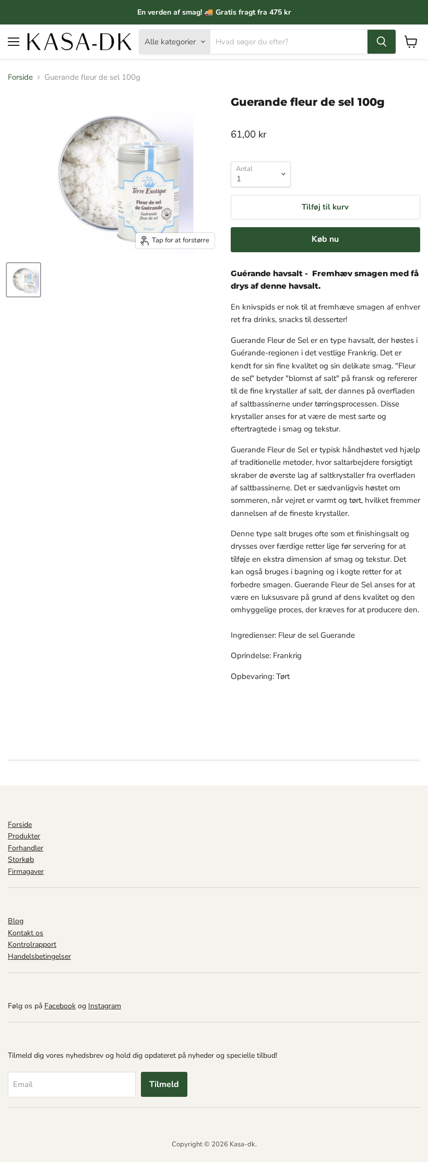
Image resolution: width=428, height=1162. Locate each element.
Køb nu (325, 239)
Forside (20, 77)
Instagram (104, 1006)
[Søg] (381, 42)
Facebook (60, 1006)
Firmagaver (26, 871)
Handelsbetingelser (39, 956)
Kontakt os (25, 933)
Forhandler (25, 848)
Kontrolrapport (32, 944)
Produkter (24, 836)
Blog (15, 921)
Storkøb (21, 859)
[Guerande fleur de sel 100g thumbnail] (23, 279)
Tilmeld (164, 1084)
